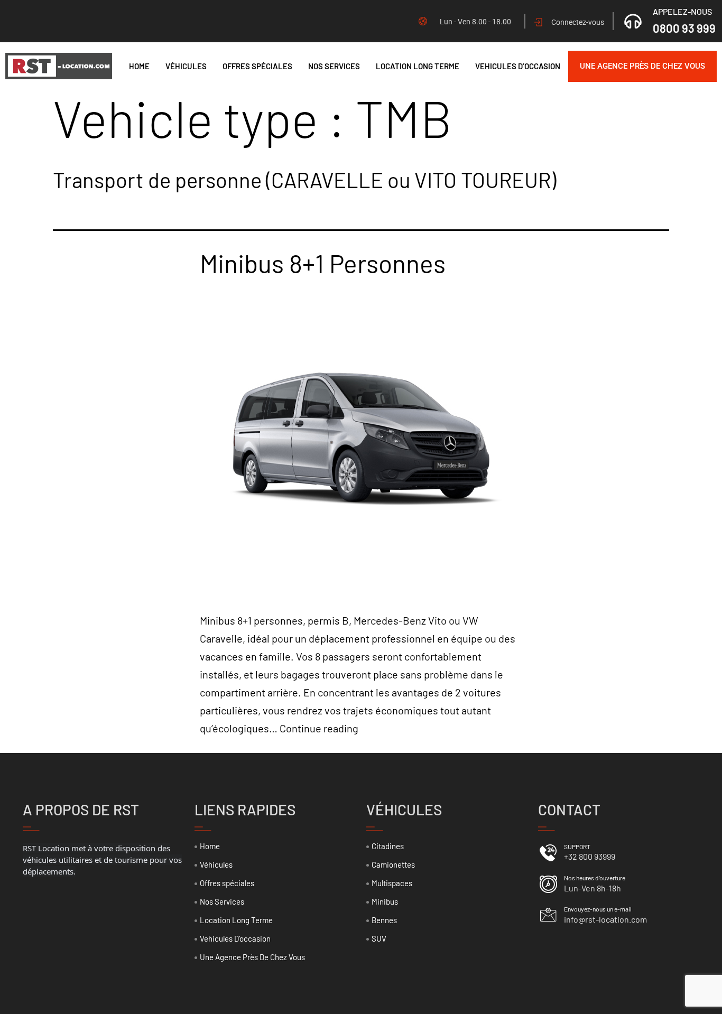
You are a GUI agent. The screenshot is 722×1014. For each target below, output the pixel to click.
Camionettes (393, 864)
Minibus (385, 901)
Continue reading (319, 728)
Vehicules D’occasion (517, 66)
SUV (379, 938)
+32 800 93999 (589, 856)
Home (139, 66)
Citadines (388, 846)
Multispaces (392, 883)
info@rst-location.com (605, 919)
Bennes (384, 920)
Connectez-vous (577, 22)
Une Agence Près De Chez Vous (642, 66)
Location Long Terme (417, 66)
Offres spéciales (257, 66)
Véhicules (186, 66)
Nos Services (334, 66)
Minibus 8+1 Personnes (323, 263)
